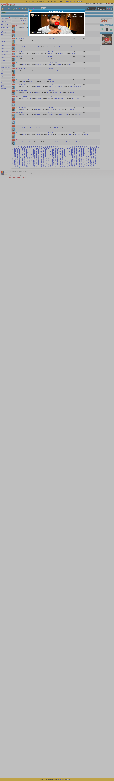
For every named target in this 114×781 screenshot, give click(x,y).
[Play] (57, 23)
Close (83, 10)
